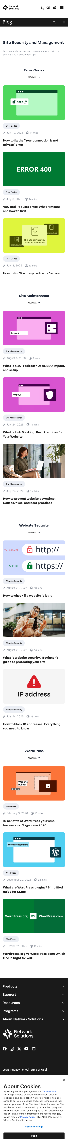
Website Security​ (14, 581)
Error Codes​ (11, 126)
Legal (6, 1069)
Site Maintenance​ (14, 351)
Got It (34, 1135)
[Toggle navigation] (62, 7)
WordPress (11, 806)
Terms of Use (37, 1069)
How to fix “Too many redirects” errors (31, 273)
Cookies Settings (34, 1126)
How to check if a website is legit (27, 595)
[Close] (64, 1079)
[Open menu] (64, 22)
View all (32, 77)
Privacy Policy (19, 1069)
